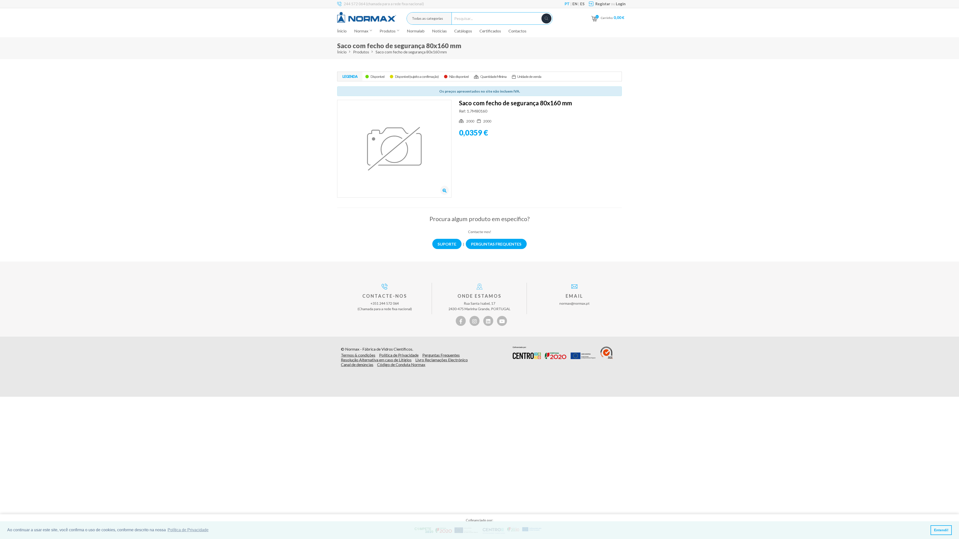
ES (582, 3)
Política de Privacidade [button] (188, 530)
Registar (602, 3)
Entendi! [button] (941, 530)
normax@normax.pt (574, 303)
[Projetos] (554, 353)
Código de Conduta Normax (401, 364)
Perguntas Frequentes (441, 355)
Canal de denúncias (357, 364)
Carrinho (612, 17)
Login (621, 3)
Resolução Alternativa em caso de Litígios (376, 359)
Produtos (361, 51)
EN (574, 3)
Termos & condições (358, 355)
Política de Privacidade (399, 355)
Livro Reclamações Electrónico (441, 359)
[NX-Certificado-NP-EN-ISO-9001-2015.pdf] (606, 353)
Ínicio (342, 30)
